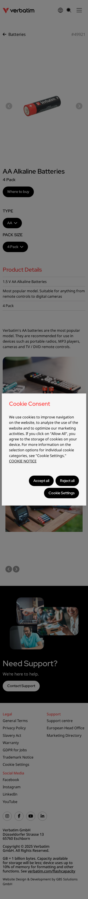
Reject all (67, 480)
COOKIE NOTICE (23, 461)
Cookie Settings (61, 493)
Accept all (41, 480)
